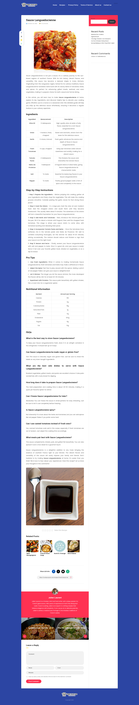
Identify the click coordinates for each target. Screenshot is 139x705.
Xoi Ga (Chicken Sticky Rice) (100, 41)
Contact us (107, 5)
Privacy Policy (73, 5)
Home (55, 5)
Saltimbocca (102, 56)
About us (98, 5)
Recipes (62, 5)
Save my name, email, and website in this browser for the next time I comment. (50, 676)
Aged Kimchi (95, 36)
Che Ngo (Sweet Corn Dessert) (101, 39)
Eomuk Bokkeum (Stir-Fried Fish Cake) (102, 43)
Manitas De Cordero (97, 34)
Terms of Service (87, 5)
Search (93, 18)
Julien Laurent (55, 598)
